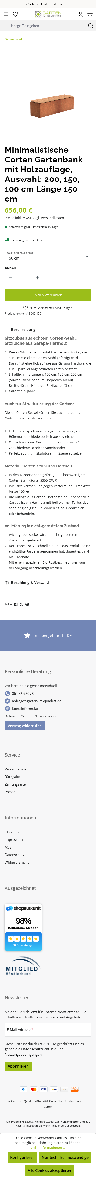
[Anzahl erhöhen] (37, 277)
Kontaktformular (25, 708)
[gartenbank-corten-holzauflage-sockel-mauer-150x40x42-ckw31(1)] (48, 94)
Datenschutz (14, 854)
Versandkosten (16, 769)
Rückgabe (12, 776)
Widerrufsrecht (17, 862)
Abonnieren (18, 1066)
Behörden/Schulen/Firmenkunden (32, 716)
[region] (48, 94)
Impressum (14, 839)
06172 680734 (24, 693)
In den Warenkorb (48, 295)
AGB (8, 847)
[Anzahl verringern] (10, 277)
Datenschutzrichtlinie (38, 1049)
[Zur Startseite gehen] (48, 14)
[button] (48, 329)
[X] (22, 604)
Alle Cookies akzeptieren (49, 1170)
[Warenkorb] (90, 14)
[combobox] (42, 25)
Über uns (12, 832)
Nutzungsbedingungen (23, 1054)
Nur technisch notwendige (65, 1157)
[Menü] (6, 14)
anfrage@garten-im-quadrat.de (36, 701)
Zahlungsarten (16, 784)
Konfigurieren (22, 1157)
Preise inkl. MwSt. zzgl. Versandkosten (34, 218)
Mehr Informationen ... (48, 1147)
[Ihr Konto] (80, 14)
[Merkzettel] (15, 14)
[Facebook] (16, 604)
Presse (10, 791)
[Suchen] (90, 25)
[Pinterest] (27, 604)
